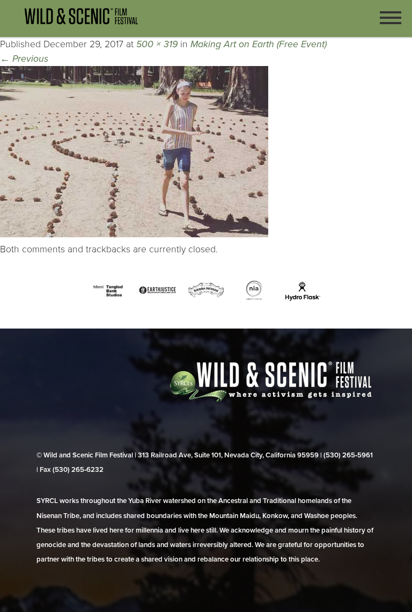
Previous (24, 58)
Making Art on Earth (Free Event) (258, 44)
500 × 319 (157, 44)
